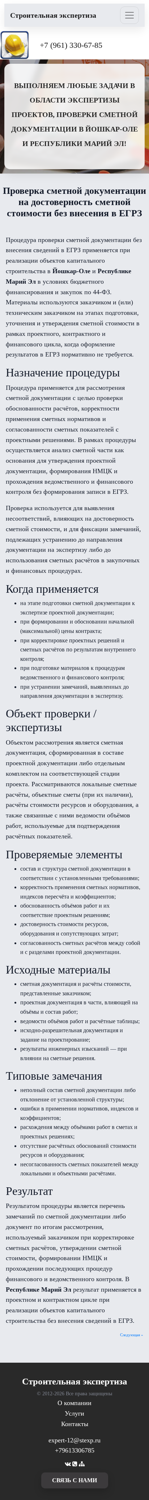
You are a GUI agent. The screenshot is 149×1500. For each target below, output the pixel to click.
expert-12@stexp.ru (74, 1440)
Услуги (74, 1413)
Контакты (74, 1424)
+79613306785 (74, 1450)
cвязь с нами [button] (74, 1480)
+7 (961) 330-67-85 (71, 45)
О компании (74, 1403)
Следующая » (131, 1335)
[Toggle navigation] (129, 15)
